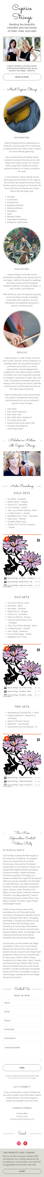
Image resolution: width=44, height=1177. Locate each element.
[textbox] (22, 1003)
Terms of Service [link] (26, 1078)
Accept (22, 1171)
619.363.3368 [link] (22, 1116)
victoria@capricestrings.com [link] (22, 1119)
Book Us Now (22, 77)
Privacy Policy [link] (13, 1078)
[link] (22, 13)
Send (22, 1068)
